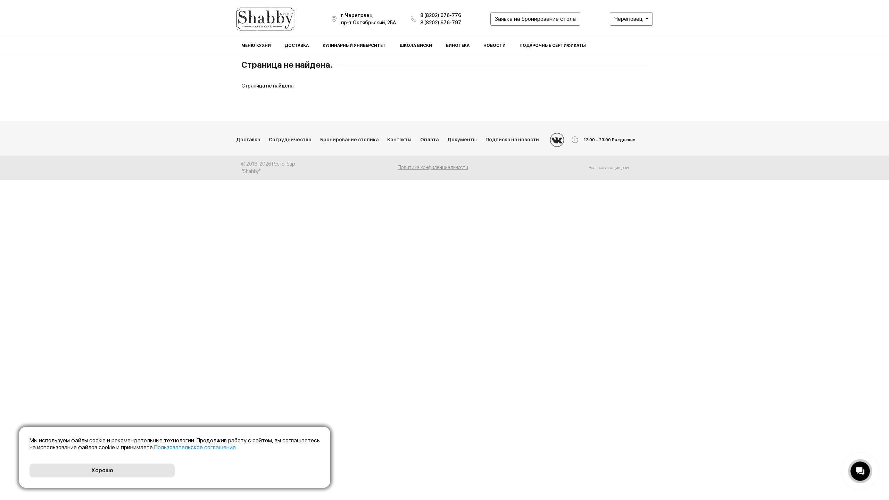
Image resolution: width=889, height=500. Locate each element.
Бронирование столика (349, 139)
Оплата (429, 139)
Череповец (629, 19)
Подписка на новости (512, 139)
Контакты (399, 139)
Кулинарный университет (354, 45)
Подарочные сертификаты (553, 45)
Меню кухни (256, 45)
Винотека (458, 45)
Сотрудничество (290, 139)
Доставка (297, 45)
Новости (494, 45)
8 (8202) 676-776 (440, 15)
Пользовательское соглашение (195, 447)
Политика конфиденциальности (433, 167)
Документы (462, 139)
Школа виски (416, 45)
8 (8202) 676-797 (440, 22)
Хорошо (102, 470)
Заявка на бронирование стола (535, 19)
